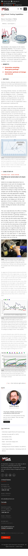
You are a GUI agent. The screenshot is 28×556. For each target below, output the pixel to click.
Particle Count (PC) (6, 444)
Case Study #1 (11, 23)
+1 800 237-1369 (6, 1)
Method (4, 23)
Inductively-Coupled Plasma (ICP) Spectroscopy (13, 432)
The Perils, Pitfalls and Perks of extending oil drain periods (12, 412)
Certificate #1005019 (6, 517)
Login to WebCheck (7, 5)
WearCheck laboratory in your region (14, 533)
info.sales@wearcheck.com (9, 3)
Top (8, 383)
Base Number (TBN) (7, 439)
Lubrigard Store (18, 5)
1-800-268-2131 (5, 512)
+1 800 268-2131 (15, 1)
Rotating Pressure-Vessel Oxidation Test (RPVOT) (14, 446)
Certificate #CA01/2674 (6, 523)
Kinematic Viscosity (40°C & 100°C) (10, 434)
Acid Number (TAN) (6, 436)
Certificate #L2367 (5, 495)
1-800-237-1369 (5, 490)
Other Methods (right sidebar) (18, 383)
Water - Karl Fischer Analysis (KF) (10, 441)
